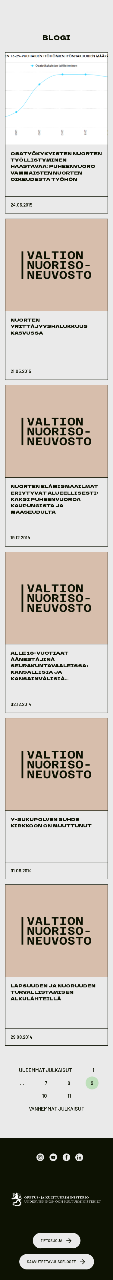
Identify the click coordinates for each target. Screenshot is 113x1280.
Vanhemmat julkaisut (56, 1108)
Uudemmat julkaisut (45, 1070)
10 (44, 1095)
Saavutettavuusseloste (51, 1261)
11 (69, 1095)
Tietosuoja (51, 1240)
